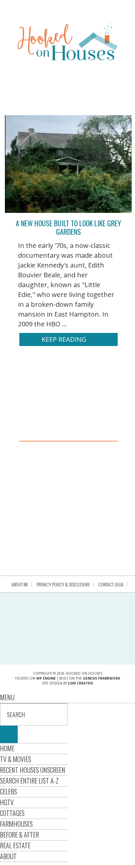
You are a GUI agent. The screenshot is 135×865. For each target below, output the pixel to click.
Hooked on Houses (68, 41)
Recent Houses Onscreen (32, 770)
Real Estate (15, 845)
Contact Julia (111, 584)
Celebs (8, 791)
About (8, 856)
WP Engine (46, 678)
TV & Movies (15, 759)
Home (7, 748)
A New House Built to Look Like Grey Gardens (68, 227)
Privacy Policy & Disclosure (63, 584)
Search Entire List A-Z (29, 781)
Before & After (19, 834)
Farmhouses (16, 824)
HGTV (7, 802)
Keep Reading (64, 339)
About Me (19, 584)
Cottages (12, 813)
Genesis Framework (101, 678)
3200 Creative (80, 683)
